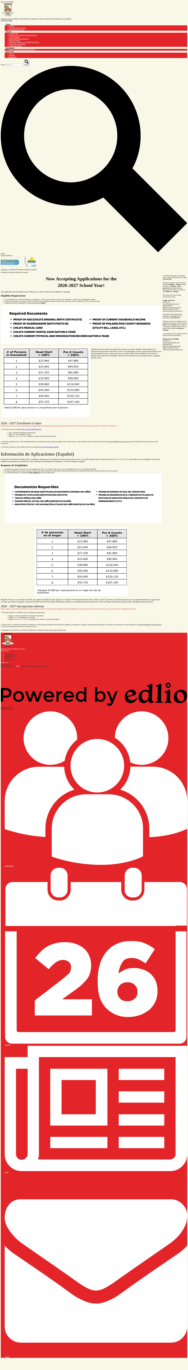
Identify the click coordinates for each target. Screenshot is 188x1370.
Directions (12, 55)
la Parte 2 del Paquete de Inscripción (54, 630)
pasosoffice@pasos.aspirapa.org (120, 441)
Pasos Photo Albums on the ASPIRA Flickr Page (24, 42)
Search (3, 65)
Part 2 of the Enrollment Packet (48, 447)
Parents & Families (14, 40)
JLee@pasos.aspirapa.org (171, 304)
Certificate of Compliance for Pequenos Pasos (23, 35)
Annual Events (13, 33)
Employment (13, 57)
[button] (8, 24)
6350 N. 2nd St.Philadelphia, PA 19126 (8, 665)
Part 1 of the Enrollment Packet (31, 429)
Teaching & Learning (15, 46)
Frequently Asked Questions (17, 28)
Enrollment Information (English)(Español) (22, 50)
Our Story (12, 26)
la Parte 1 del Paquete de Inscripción (33, 612)
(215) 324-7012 (25, 666)
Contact (11, 53)
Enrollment (4, 269)
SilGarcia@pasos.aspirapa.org (172, 311)
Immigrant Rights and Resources (19, 39)
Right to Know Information (17, 44)
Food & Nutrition (14, 37)
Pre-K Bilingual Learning (16, 30)
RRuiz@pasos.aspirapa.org (171, 307)
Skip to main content (7, 1)
